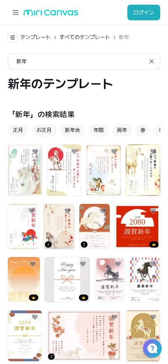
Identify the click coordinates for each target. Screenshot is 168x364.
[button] (152, 348)
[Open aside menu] (15, 12)
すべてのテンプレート (84, 37)
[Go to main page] (51, 14)
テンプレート (35, 37)
